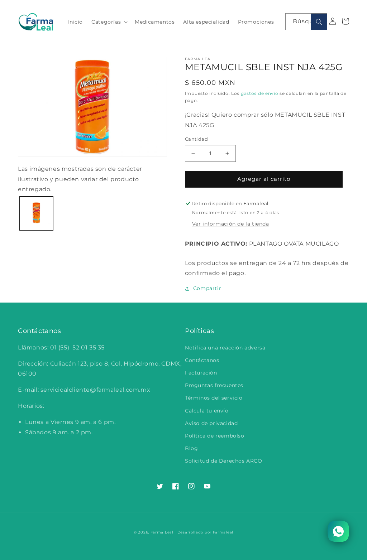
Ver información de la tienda (230, 224)
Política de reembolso (214, 436)
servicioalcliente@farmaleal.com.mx (95, 389)
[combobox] (306, 22)
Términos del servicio (214, 398)
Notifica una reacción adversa (225, 347)
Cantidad (196, 139)
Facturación (201, 373)
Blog (191, 448)
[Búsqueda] (319, 22)
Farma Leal (162, 532)
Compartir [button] (207, 288)
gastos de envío (259, 93)
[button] (108, 21)
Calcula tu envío (207, 410)
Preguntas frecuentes (214, 385)
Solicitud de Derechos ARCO (223, 461)
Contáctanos (202, 360)
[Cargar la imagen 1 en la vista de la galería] (36, 213)
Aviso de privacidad (211, 423)
